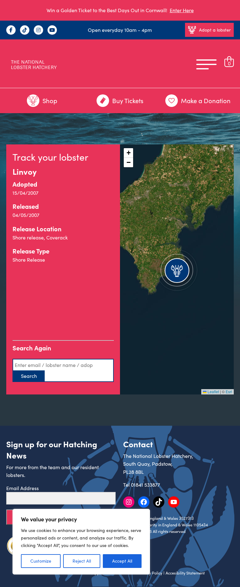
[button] (177, 269)
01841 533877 (145, 484)
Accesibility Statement (185, 572)
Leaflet (213, 391)
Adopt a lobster (215, 30)
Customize (40, 561)
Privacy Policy (150, 572)
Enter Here (182, 10)
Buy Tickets (127, 100)
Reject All (81, 561)
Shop (49, 100)
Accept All (122, 561)
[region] (81, 541)
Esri (229, 391)
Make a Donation (206, 100)
